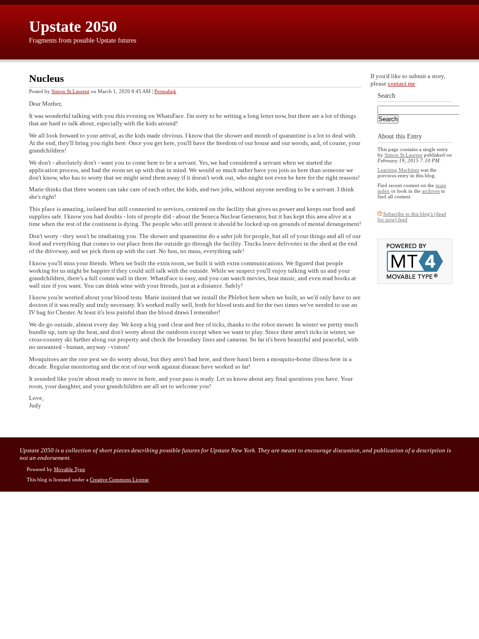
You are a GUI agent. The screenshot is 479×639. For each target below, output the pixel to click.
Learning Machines (398, 170)
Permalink (165, 91)
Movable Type (69, 469)
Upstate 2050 (73, 26)
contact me (401, 83)
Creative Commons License (119, 479)
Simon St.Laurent (70, 91)
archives (431, 191)
